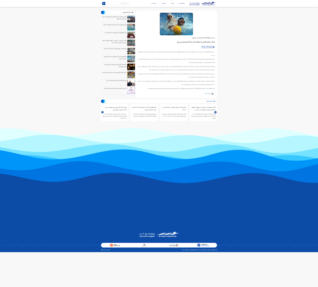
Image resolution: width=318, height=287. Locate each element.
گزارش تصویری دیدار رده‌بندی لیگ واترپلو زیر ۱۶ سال (114, 25)
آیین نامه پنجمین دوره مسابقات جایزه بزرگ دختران (115, 88)
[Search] (103, 3)
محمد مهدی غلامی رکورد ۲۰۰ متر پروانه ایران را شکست (114, 72)
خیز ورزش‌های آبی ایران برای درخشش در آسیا (116, 80)
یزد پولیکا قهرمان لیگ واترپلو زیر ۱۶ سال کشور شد (115, 33)
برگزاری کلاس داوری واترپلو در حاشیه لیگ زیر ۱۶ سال (115, 49)
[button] (128, 12)
